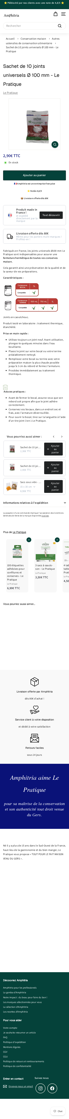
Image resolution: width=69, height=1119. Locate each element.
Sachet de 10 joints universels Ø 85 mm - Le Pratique (31, 466)
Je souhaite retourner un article (19, 1032)
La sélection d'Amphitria (15, 1006)
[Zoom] (55, 144)
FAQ (5, 1037)
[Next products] (62, 436)
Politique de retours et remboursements (23, 1061)
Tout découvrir (51, 215)
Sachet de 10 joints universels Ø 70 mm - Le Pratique (31, 447)
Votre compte (10, 1027)
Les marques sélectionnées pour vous (22, 1002)
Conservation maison (33, 38)
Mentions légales (11, 1047)
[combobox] (34, 26)
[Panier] (55, 14)
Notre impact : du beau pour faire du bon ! (25, 997)
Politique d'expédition (14, 1042)
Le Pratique (10, 93)
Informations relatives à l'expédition (25, 502)
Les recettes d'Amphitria (15, 1011)
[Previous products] (54, 436)
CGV (5, 1051)
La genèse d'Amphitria (14, 992)
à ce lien (45, 515)
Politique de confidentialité (17, 1066)
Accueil (10, 38)
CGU (5, 1056)
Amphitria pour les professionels (19, 987)
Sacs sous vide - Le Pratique (31, 482)
